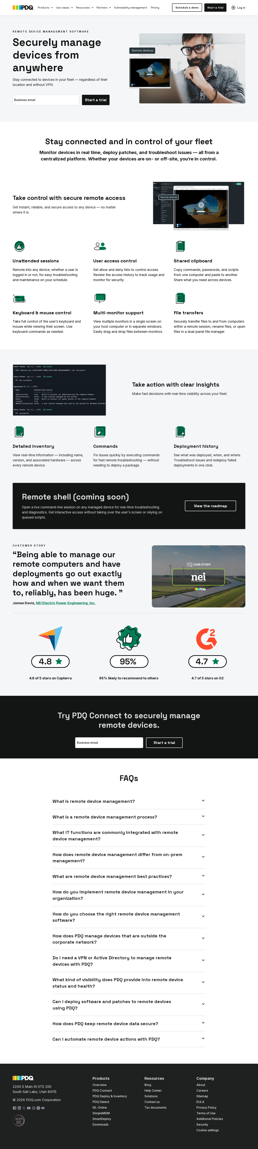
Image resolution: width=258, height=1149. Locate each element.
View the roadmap (210, 505)
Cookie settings (207, 1130)
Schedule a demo (187, 7)
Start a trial (215, 7)
